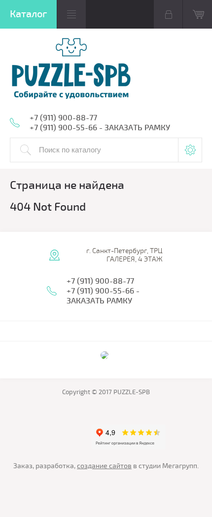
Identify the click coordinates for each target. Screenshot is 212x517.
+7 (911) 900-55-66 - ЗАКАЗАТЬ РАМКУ (100, 128)
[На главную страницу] (71, 69)
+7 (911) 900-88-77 (63, 118)
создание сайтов (104, 466)
